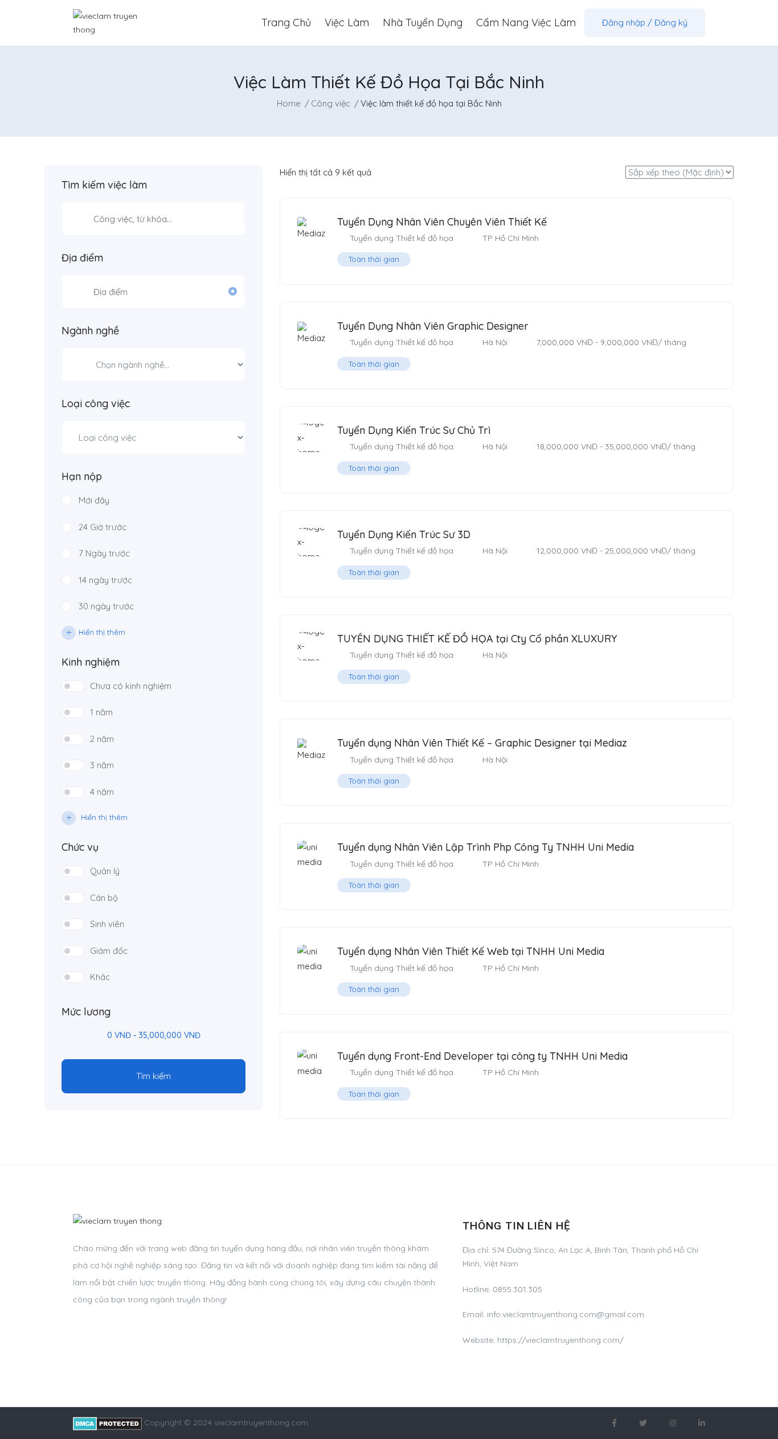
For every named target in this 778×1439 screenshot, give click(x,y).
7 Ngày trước (104, 553)
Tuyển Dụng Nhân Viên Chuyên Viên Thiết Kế (442, 221)
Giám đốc (109, 950)
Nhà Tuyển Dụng (422, 22)
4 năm (102, 791)
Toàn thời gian (374, 259)
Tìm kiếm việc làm (104, 185)
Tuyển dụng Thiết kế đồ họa (401, 238)
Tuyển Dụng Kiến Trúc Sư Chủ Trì (413, 430)
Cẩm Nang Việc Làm (526, 22)
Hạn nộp (82, 477)
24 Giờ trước (102, 527)
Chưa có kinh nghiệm (130, 685)
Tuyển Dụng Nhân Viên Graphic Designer (433, 326)
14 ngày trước (105, 580)
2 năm (102, 738)
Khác (100, 976)
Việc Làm (347, 22)
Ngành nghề (90, 331)
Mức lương (86, 1012)
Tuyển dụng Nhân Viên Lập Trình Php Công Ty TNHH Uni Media (485, 847)
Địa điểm (82, 258)
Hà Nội (494, 342)
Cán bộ (104, 897)
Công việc (330, 103)
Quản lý (105, 871)
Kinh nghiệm (91, 662)
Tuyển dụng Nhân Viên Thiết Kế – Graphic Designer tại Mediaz (482, 742)
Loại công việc (96, 404)
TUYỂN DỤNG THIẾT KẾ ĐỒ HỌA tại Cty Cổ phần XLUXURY (477, 638)
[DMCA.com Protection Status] (107, 1422)
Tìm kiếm (153, 1076)
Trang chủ (286, 22)
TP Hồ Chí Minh (510, 238)
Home (289, 103)
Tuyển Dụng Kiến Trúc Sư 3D (403, 534)
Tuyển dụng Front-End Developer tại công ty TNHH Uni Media (482, 1056)
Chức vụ (80, 847)
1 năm (101, 712)
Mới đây (94, 500)
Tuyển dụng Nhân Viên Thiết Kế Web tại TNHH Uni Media (470, 951)
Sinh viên (107, 924)
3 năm (102, 765)
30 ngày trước (106, 606)
